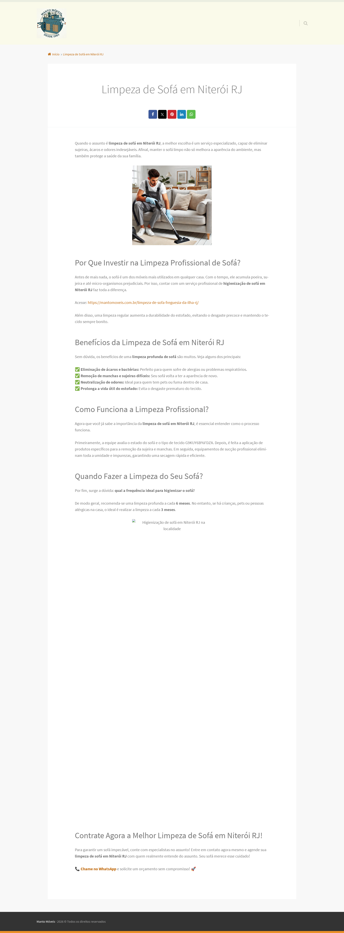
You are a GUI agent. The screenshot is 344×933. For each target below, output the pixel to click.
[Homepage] (51, 23)
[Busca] (302, 18)
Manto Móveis (46, 921)
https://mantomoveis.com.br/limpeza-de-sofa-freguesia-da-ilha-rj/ (143, 302)
